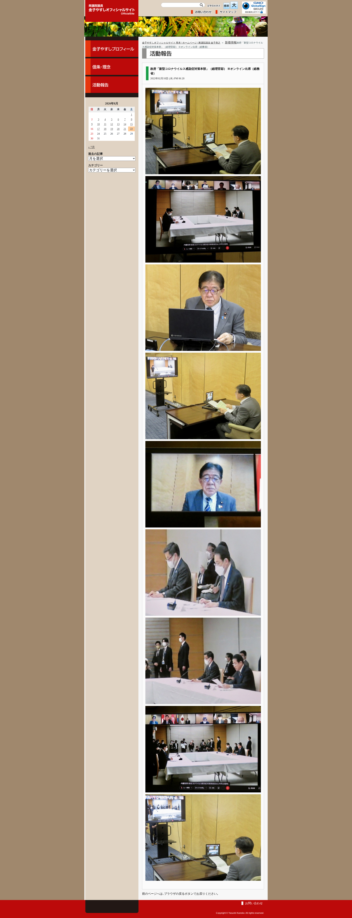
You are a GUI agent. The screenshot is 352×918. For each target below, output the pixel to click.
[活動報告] (111, 84)
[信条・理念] (111, 66)
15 (131, 124)
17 (98, 128)
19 (111, 128)
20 (118, 128)
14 (125, 124)
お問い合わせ (254, 903)
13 (118, 124)
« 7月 (91, 147)
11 (105, 124)
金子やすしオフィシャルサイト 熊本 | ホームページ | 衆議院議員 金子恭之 (181, 42)
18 (105, 128)
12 (111, 124)
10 (98, 124)
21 (125, 128)
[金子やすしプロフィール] (111, 48)
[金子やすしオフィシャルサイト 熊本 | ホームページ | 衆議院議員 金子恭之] (111, 8)
